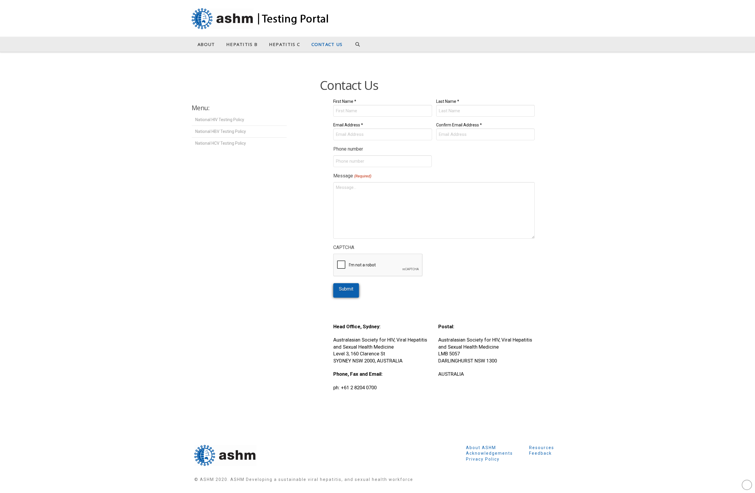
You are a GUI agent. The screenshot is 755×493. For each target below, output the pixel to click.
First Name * (344, 101)
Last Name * (447, 101)
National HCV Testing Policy (220, 143)
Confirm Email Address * (459, 125)
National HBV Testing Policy (220, 131)
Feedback (540, 453)
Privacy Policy (483, 459)
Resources (541, 447)
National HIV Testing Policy (219, 119)
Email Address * (348, 125)
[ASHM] (225, 455)
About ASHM (481, 447)
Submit (346, 289)
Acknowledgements (489, 453)
